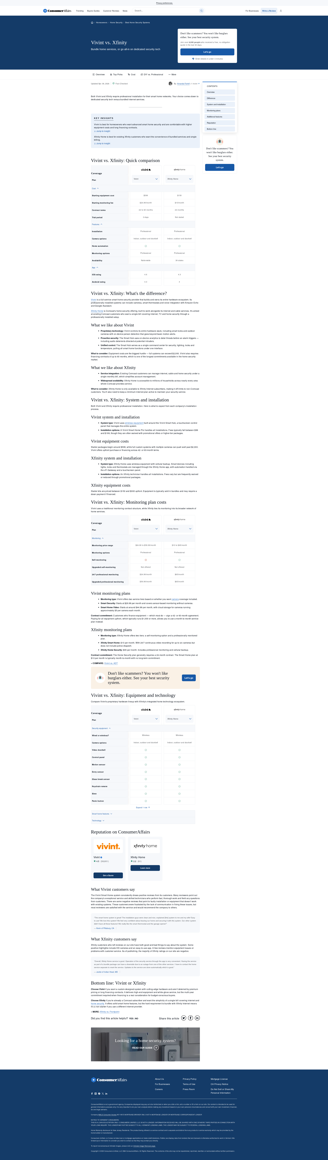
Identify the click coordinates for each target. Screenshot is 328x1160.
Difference (211, 98)
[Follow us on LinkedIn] (106, 1094)
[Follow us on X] (103, 1094)
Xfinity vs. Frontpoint (109, 1011)
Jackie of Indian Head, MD (107, 972)
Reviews (111, 10)
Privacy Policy (189, 1078)
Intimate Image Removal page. (144, 1146)
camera (175, 599)
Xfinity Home (97, 310)
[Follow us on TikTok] (99, 1094)
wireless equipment (134, 422)
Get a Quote (108, 875)
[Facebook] (190, 1017)
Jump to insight (103, 131)
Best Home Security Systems (137, 22)
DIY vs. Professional (153, 74)
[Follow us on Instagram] (96, 1094)
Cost (133, 74)
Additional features (214, 116)
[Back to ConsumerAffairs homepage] (92, 22)
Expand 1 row (141, 807)
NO (136, 1018)
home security (97, 1003)
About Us (159, 1078)
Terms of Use (189, 1084)
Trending (80, 10)
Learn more (145, 868)
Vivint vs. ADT (111, 663)
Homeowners (101, 22)
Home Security (116, 22)
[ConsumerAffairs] (57, 11)
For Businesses (252, 10)
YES (131, 1018)
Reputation (211, 122)
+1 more (193, 83)
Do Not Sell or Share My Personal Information (222, 1091)
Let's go (207, 51)
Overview (100, 74)
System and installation (216, 104)
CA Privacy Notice (219, 1084)
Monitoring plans (213, 110)
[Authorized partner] (101, 857)
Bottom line (211, 129)
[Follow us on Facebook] (92, 1094)
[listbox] (146, 179)
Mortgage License (219, 1078)
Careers (159, 1089)
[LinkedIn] (197, 1017)
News (125, 10)
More (174, 74)
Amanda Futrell (183, 83)
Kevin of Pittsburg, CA (105, 928)
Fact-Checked (122, 83)
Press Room (189, 1089)
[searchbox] (168, 11)
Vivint (93, 299)
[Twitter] (183, 1017)
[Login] (281, 11)
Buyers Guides (93, 10)
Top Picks (117, 74)
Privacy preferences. (164, 3)
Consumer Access (107, 1114)
